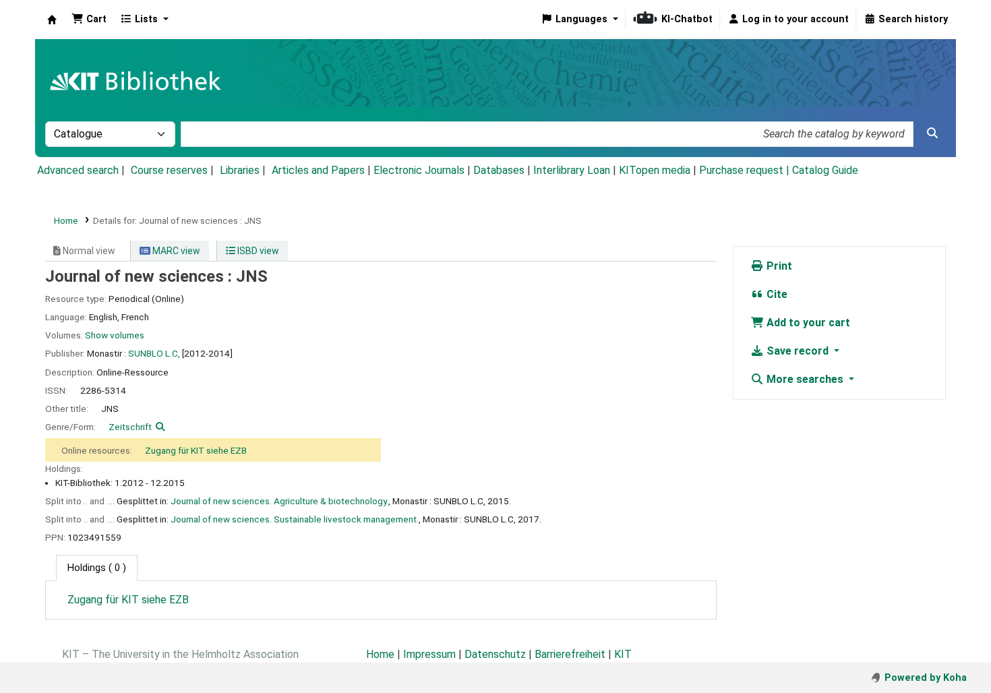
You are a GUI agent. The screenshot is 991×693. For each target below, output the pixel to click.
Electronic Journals (418, 170)
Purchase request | (745, 170)
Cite (775, 294)
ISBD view (257, 250)
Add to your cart (807, 322)
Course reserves (169, 170)
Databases (498, 170)
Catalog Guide (825, 170)
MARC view (175, 250)
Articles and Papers (318, 170)
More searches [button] (805, 379)
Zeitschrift (130, 426)
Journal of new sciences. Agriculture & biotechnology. (279, 500)
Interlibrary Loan (571, 170)
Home (66, 220)
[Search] (932, 133)
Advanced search (78, 170)
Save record (797, 350)
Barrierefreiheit (570, 654)
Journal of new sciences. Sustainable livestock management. (295, 519)
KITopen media (654, 170)
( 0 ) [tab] (96, 568)
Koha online (52, 19)
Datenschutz (495, 654)
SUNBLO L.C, (154, 353)
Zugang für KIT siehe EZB (196, 450)
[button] (89, 19)
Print (778, 266)
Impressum (429, 654)
